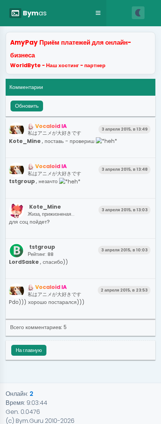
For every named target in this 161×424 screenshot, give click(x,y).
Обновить (27, 106)
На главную (29, 350)
